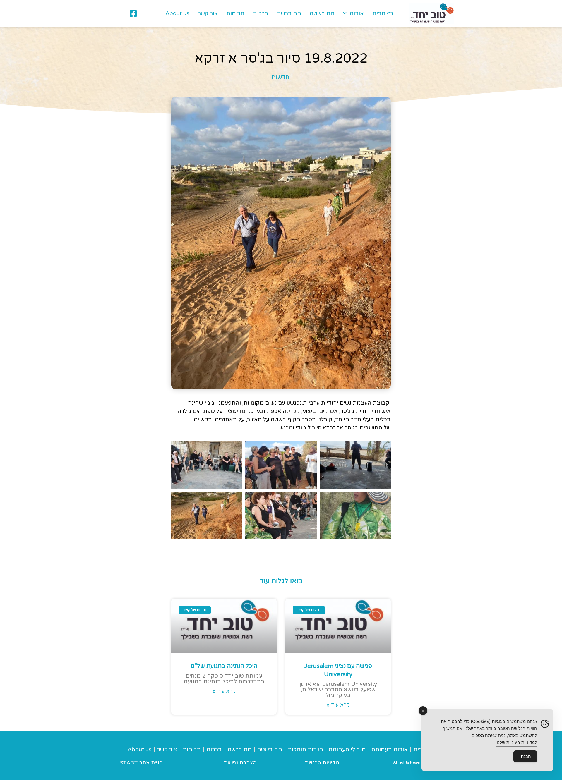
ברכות (260, 13)
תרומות (235, 13)
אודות (356, 13)
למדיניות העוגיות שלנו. (516, 742)
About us (177, 13)
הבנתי (525, 756)
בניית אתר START (141, 763)
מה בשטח (322, 13)
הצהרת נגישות (240, 763)
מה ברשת (289, 13)
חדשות (280, 77)
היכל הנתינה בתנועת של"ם (224, 666)
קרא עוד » (338, 705)
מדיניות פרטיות (322, 763)
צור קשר (208, 13)
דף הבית (383, 13)
